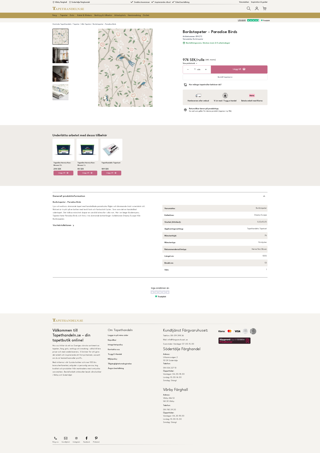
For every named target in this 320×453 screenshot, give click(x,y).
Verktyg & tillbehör (103, 15)
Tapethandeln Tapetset (111, 163)
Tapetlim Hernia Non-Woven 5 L (62, 164)
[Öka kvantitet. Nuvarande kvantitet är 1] (206, 69)
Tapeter (64, 15)
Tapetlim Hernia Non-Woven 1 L (86, 164)
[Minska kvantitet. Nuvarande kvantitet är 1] (188, 69)
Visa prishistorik (189, 63)
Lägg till (237, 69)
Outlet (146, 15)
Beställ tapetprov (225, 77)
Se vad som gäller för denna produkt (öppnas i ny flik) (210, 111)
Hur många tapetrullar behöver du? (205, 85)
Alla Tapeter (86, 24)
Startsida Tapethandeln (61, 24)
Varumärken (244, 2)
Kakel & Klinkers (84, 15)
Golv (72, 15)
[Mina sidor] (256, 8)
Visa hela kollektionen (62, 225)
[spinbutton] (194, 69)
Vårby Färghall (61, 2)
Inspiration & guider (259, 2)
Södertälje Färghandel (81, 2)
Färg (54, 15)
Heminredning (134, 15)
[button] (249, 8)
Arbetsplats (120, 15)
